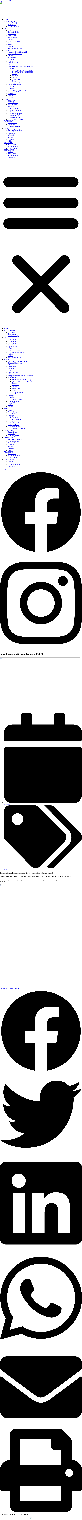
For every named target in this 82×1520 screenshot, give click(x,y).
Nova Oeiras (12, 30)
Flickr (10, 141)
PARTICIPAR (8, 128)
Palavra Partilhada (13, 92)
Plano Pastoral (12, 36)
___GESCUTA (13, 108)
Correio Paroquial (13, 132)
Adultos (10, 61)
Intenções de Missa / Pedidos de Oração (20, 66)
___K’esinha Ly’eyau (15, 114)
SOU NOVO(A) (9, 21)
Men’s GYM (12, 94)
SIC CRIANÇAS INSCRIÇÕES (22, 72)
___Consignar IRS (14, 126)
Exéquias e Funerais (14, 85)
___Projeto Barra (13, 115)
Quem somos (12, 34)
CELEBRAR (8, 65)
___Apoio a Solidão (14, 110)
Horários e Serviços (14, 41)
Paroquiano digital (14, 26)
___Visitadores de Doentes (16, 119)
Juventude (11, 59)
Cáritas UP (11, 101)
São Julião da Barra (14, 32)
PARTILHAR (8, 121)
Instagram (11, 139)
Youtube (10, 137)
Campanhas (11, 124)
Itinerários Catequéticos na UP (17, 52)
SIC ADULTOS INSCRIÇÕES (22, 70)
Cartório (10, 46)
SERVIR (7, 99)
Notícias (10, 45)
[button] (41, 243)
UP (5, 28)
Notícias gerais (12, 148)
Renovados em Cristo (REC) (17, 90)
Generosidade (12, 123)
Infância (10, 55)
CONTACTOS (9, 150)
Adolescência (12, 57)
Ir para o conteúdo (6, 1)
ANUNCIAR (8, 50)
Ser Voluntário (12, 104)
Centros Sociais (13, 103)
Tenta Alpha (12, 25)
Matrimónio (15, 75)
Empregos (11, 106)
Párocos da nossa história (16, 43)
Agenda (10, 39)
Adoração (11, 86)
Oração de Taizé (13, 88)
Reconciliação (16, 79)
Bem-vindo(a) (12, 23)
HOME (6, 19)
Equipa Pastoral (13, 37)
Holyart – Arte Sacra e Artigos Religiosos (52, 1518)
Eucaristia (15, 77)
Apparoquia (12, 134)
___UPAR (11, 112)
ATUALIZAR (8, 143)
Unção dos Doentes (18, 83)
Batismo (14, 74)
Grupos (10, 97)
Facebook (11, 135)
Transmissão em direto (15, 130)
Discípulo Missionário (15, 54)
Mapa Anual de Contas (15, 48)
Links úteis (11, 157)
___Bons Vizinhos (14, 117)
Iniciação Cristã (13, 63)
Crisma (14, 81)
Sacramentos (12, 68)
